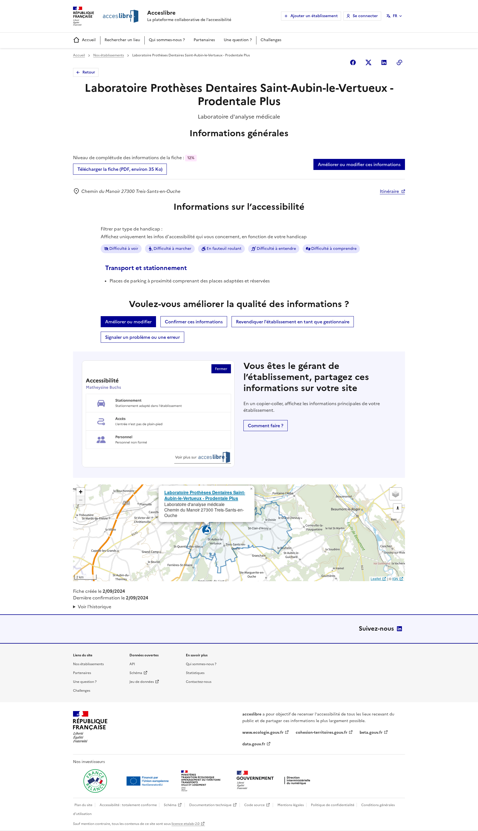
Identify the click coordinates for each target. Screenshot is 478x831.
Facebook (352, 62)
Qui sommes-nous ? (167, 40)
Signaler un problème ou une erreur (142, 337)
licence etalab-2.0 (185, 823)
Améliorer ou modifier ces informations (359, 164)
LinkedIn (399, 628)
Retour (88, 72)
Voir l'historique (94, 606)
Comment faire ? (265, 425)
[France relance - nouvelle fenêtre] (95, 781)
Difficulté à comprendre (334, 248)
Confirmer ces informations (194, 321)
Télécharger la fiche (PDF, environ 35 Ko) (119, 169)
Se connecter (365, 16)
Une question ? (238, 40)
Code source (254, 805)
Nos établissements (108, 55)
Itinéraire (389, 191)
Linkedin (383, 62)
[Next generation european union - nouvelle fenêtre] (148, 781)
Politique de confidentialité (332, 805)
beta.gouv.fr (371, 732)
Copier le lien (399, 62)
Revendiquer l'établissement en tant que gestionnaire (292, 321)
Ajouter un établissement (314, 16)
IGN (395, 578)
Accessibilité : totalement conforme (128, 805)
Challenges (271, 40)
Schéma (135, 672)
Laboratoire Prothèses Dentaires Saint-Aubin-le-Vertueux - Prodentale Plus (204, 495)
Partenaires (204, 40)
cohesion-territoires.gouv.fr (321, 732)
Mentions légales (290, 805)
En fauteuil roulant (224, 248)
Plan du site (83, 805)
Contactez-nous (198, 681)
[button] (251, 489)
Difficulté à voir (123, 248)
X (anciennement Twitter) (368, 62)
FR (395, 16)
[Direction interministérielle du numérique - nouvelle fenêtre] (274, 781)
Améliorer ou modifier (128, 321)
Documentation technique (210, 805)
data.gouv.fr (253, 744)
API (132, 664)
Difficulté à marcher (172, 248)
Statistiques (195, 672)
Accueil (89, 40)
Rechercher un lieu (122, 40)
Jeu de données (141, 681)
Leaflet (376, 578)
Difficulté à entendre (276, 248)
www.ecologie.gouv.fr (263, 732)
